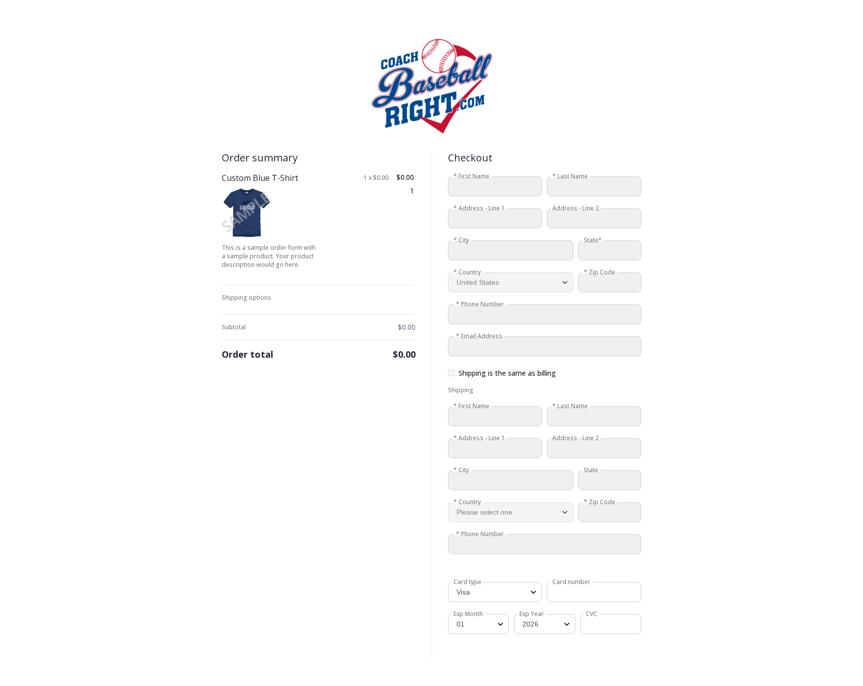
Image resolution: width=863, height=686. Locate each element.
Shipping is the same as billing (507, 373)
